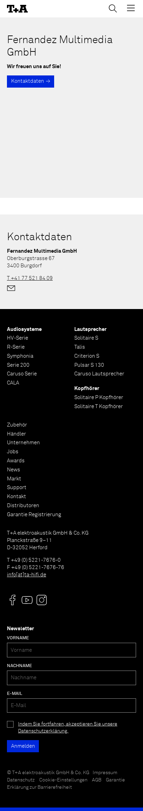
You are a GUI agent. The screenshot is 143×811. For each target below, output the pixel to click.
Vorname (18, 638)
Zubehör (17, 425)
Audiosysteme (24, 329)
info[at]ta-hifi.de (26, 574)
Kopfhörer (86, 388)
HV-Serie (17, 338)
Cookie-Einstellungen (63, 780)
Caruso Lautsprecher (99, 373)
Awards (16, 460)
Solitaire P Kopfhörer (98, 397)
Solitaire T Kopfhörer (98, 406)
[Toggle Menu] (131, 8)
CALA (13, 383)
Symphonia (20, 356)
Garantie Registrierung (34, 514)
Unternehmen (23, 442)
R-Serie (16, 347)
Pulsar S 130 (89, 365)
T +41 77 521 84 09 (30, 278)
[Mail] (11, 288)
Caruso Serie (22, 373)
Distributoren (23, 505)
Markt (14, 478)
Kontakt (16, 496)
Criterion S (86, 356)
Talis (79, 347)
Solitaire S (86, 338)
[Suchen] (113, 8)
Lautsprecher (90, 329)
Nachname (19, 666)
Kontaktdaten (27, 81)
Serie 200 (18, 365)
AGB (96, 780)
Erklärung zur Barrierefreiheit (39, 787)
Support (16, 487)
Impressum (105, 772)
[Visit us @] (12, 600)
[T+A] (17, 9)
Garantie (115, 780)
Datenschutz (21, 780)
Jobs (12, 451)
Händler (16, 434)
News (13, 469)
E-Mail (14, 693)
